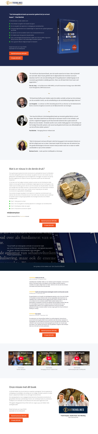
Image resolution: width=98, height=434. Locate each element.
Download (22, 216)
